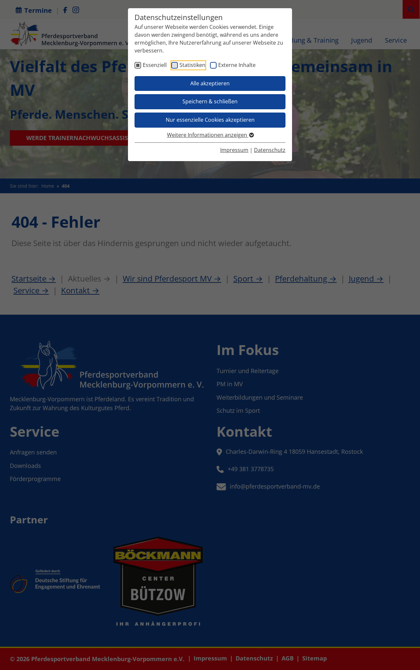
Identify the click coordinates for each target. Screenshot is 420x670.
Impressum (234, 150)
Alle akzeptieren (210, 83)
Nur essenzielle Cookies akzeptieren (210, 119)
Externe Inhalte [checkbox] (237, 65)
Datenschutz (269, 150)
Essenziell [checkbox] (155, 65)
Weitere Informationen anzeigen (207, 134)
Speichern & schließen (210, 101)
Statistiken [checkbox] (192, 65)
